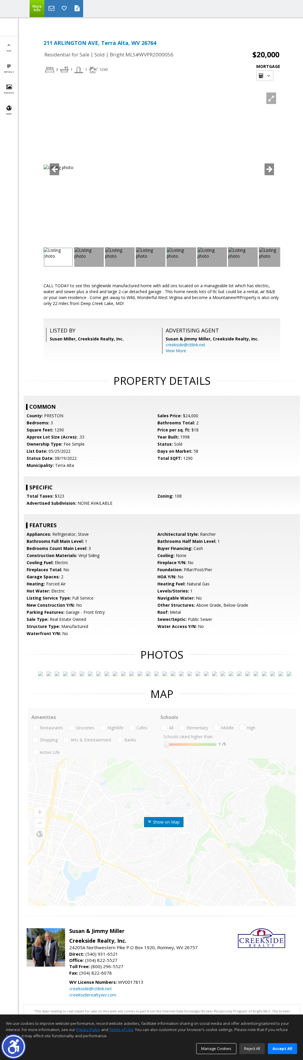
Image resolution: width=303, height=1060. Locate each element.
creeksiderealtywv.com (92, 995)
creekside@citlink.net (185, 345)
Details (9, 71)
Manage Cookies (216, 1048)
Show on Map (166, 822)
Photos (9, 92)
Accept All (282, 1048)
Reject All (252, 1048)
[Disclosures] (77, 8)
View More (176, 350)
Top (9, 50)
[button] (13, 1046)
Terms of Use (121, 1029)
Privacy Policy (88, 1029)
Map (9, 113)
